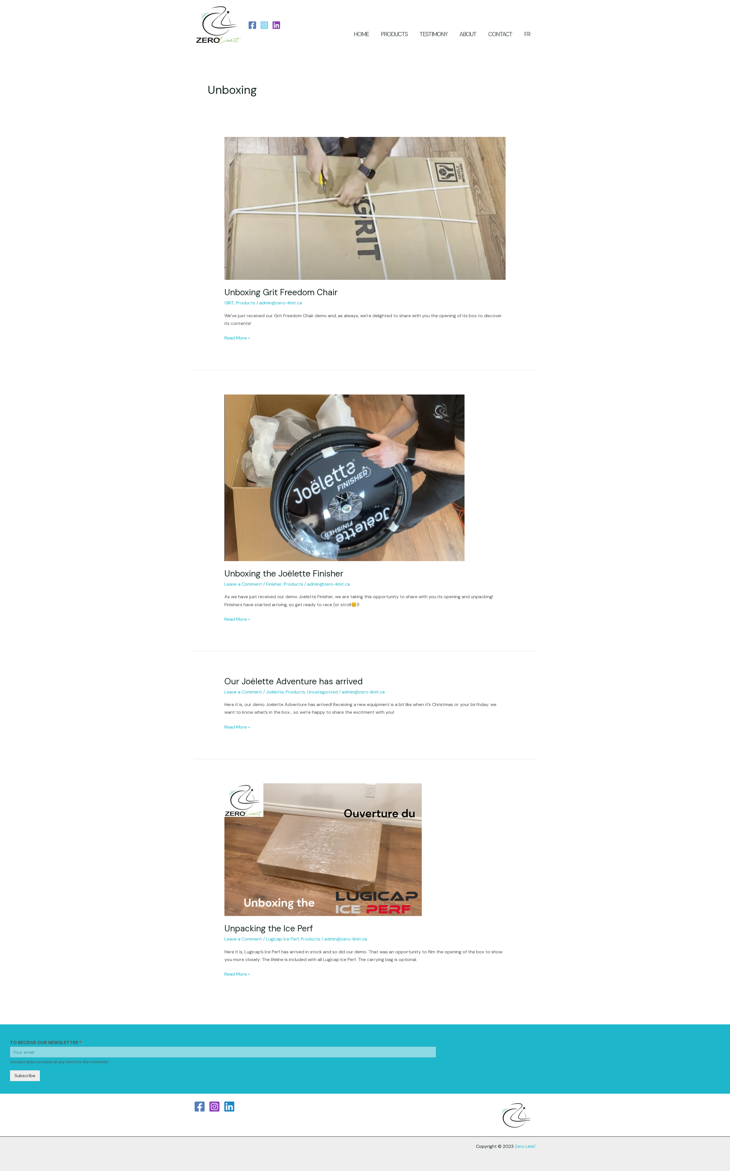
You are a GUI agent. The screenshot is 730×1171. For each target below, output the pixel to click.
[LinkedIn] (276, 25)
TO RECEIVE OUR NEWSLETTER (46, 1042)
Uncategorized (322, 692)
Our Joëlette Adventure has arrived (293, 681)
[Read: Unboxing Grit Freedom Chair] (365, 208)
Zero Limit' (525, 1146)
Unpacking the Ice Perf (268, 928)
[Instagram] (264, 25)
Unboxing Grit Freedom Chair (281, 292)
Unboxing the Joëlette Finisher (283, 573)
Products (245, 303)
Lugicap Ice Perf (282, 939)
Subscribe (25, 1076)
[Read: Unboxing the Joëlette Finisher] (344, 477)
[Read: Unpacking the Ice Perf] (323, 849)
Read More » (237, 337)
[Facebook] (252, 25)
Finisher (274, 584)
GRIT (229, 303)
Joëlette (275, 692)
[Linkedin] (229, 1106)
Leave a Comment (243, 584)
